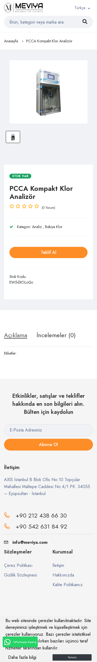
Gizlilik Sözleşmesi (20, 575)
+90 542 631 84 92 (41, 526)
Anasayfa (11, 41)
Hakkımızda (63, 575)
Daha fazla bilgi (22, 657)
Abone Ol (48, 444)
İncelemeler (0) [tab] (56, 335)
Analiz (37, 226)
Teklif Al (48, 252)
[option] (48, 92)
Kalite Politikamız (68, 585)
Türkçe (79, 7)
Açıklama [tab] (15, 335)
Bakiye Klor (54, 226)
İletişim (58, 565)
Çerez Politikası (18, 565)
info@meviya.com (29, 542)
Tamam (72, 657)
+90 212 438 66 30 (41, 515)
